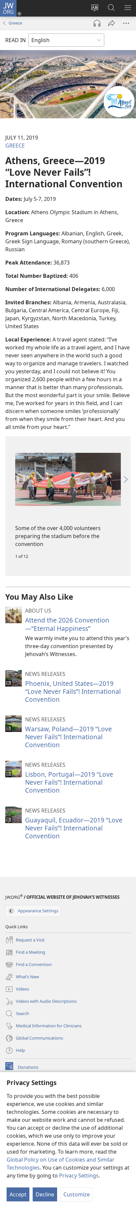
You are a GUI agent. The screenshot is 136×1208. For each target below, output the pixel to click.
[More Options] (126, 23)
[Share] (112, 23)
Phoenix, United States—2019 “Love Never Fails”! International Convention (73, 691)
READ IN (15, 40)
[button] (10, 479)
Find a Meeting (25, 952)
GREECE (15, 145)
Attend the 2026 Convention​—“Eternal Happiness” (67, 624)
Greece (15, 23)
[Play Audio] (97, 23)
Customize (76, 1194)
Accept (18, 1194)
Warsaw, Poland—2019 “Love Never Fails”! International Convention (68, 736)
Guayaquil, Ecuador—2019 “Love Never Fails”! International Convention (73, 827)
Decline (45, 1194)
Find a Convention (28, 965)
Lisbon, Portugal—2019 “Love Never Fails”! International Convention (69, 782)
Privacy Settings (79, 1175)
